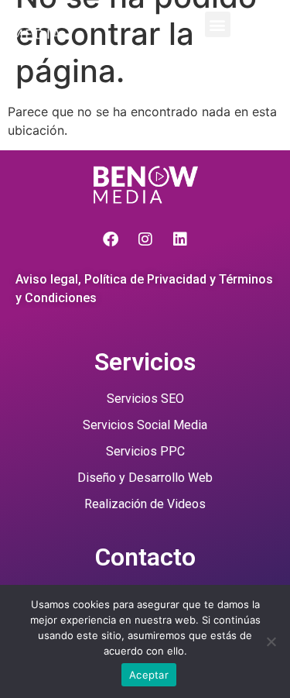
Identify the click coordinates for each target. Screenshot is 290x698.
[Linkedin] (180, 239)
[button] (217, 24)
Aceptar (149, 675)
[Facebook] (110, 239)
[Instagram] (145, 239)
